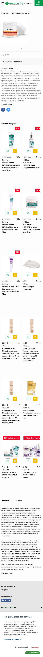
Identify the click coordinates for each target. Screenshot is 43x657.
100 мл (11, 68)
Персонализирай (21, 647)
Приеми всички (32, 653)
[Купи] (15, 151)
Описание (5, 500)
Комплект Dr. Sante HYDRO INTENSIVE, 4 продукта (9, 475)
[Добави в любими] (8, 151)
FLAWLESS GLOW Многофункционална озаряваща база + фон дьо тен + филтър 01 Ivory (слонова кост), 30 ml (11, 353)
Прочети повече (6, 104)
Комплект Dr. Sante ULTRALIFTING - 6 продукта (29, 475)
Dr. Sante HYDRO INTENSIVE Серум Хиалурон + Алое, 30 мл (31, 165)
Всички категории (8, 607)
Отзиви (19, 500)
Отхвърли (35, 647)
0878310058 (27, 4)
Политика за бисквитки (12, 639)
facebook (6, 600)
